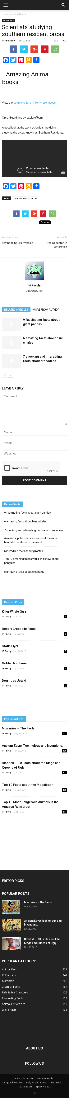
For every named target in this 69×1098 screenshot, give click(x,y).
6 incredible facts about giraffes (23, 551)
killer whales (20, 198)
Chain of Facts (11, 986)
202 (64, 733)
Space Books (25, 1086)
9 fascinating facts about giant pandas (27, 512)
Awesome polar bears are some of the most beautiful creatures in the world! (31, 540)
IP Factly (10, 40)
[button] (63, 5)
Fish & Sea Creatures (15, 992)
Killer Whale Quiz (14, 611)
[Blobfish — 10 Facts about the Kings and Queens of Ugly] (11, 943)
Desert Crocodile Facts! (19, 629)
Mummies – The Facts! (18, 728)
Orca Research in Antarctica (56, 245)
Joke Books (57, 1082)
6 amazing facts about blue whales (25, 521)
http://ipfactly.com (34, 291)
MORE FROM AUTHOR (46, 309)
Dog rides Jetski (14, 680)
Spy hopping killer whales (17, 243)
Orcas (34, 198)
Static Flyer (10, 646)
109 (64, 790)
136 (64, 750)
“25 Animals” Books (22, 1078)
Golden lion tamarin (16, 663)
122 (64, 772)
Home (5, 14)
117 (64, 811)
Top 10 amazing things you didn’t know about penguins (31, 560)
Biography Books (12, 1082)
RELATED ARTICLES (16, 309)
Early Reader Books (36, 1082)
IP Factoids (9, 975)
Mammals (8, 981)
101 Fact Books (45, 1078)
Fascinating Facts (12, 998)
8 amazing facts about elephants (24, 571)
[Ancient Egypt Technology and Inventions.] (11, 925)
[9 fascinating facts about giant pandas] (11, 324)
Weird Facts (9, 1009)
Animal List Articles (13, 1004)
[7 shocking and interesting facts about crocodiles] (11, 361)
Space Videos (43, 1086)
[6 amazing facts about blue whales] (11, 342)
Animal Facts (19, 14)
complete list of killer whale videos (34, 102)
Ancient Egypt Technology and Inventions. (32, 745)
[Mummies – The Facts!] (11, 907)
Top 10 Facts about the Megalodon (27, 785)
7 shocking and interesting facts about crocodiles (33, 530)
